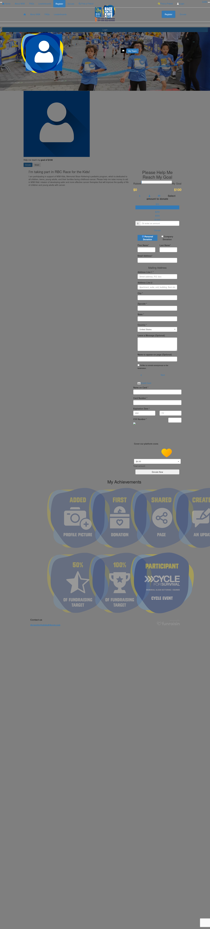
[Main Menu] (1, 2)
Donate (157, 230)
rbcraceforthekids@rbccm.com (45, 624)
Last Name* (165, 245)
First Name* (143, 245)
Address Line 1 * (146, 272)
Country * (142, 324)
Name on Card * (140, 387)
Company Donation (168, 238)
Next (163, 374)
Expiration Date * (141, 408)
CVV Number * (140, 419)
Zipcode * (142, 303)
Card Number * (140, 398)
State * (141, 314)
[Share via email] (123, 50)
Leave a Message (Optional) (151, 335)
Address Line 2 (145, 282)
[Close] (209, 2)
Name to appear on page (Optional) (155, 354)
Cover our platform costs (146, 443)
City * (140, 293)
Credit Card (146, 383)
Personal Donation (148, 238)
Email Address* (145, 255)
